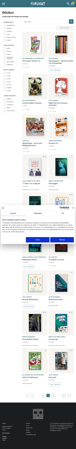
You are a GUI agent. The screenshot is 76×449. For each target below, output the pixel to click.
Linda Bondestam (40, 257)
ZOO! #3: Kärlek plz (30, 377)
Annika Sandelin (27, 257)
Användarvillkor (31, 434)
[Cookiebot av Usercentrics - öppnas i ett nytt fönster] (61, 208)
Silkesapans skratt (29, 259)
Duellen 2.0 (53, 143)
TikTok (3, 440)
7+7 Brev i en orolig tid (31, 183)
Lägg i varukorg (55, 70)
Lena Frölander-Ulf (29, 100)
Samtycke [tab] (13, 213)
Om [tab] (63, 213)
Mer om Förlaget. (6, 433)
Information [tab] (38, 213)
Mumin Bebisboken (30, 299)
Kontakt (28, 432)
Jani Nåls (25, 141)
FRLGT (27, 426)
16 (43, 396)
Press (27, 430)
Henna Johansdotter (56, 181)
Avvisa (37, 239)
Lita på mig (53, 339)
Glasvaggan (53, 183)
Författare (29, 428)
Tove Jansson (53, 58)
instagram (4, 438)
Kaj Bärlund (53, 257)
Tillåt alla (62, 239)
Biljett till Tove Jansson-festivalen (58, 104)
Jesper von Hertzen (55, 141)
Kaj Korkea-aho (38, 58)
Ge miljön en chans (56, 259)
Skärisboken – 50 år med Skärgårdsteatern (32, 144)
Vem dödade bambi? (30, 339)
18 (53, 396)
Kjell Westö (36, 181)
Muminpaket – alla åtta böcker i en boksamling (61, 61)
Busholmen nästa (56, 299)
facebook (4, 436)
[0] (72, 3)
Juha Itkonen (26, 181)
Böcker (28, 423)
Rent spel (52, 377)
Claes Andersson (54, 297)
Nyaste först (65, 28)
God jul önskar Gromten (32, 103)
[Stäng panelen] (73, 208)
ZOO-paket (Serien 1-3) (31, 60)
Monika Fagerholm (28, 337)
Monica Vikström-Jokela (57, 337)
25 (63, 396)
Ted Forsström (27, 58)
